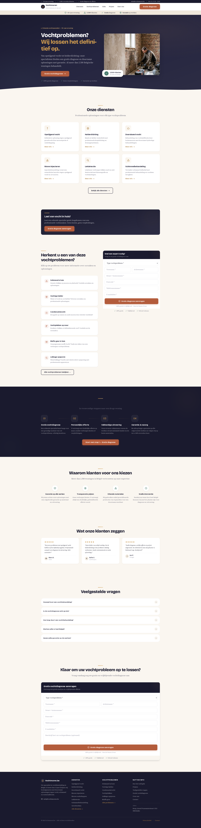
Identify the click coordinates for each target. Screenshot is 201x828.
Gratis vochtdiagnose (53, 74)
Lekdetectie (76, 799)
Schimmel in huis (108, 784)
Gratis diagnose (150, 7)
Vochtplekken (107, 793)
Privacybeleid (147, 820)
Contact (135, 799)
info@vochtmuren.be (138, 1)
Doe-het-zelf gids (139, 784)
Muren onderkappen (79, 796)
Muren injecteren (78, 793)
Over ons (120, 7)
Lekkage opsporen (108, 796)
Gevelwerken (76, 806)
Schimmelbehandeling (80, 803)
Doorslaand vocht (78, 790)
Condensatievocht (108, 790)
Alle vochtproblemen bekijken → (57, 372)
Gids (104, 7)
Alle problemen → (108, 803)
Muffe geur (106, 799)
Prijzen (111, 7)
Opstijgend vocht (78, 784)
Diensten (79, 7)
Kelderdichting (77, 787)
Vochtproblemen (93, 7)
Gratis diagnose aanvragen (59, 229)
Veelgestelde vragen (140, 790)
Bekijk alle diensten (99, 191)
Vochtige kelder (107, 787)
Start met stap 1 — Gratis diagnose (100, 442)
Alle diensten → (77, 809)
